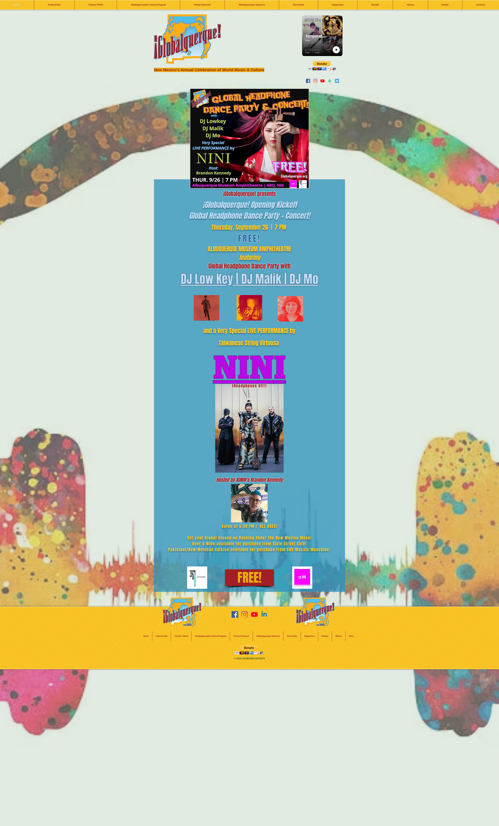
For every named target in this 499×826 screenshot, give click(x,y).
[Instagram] (315, 81)
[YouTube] (322, 81)
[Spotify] (330, 81)
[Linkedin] (264, 614)
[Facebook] (308, 81)
